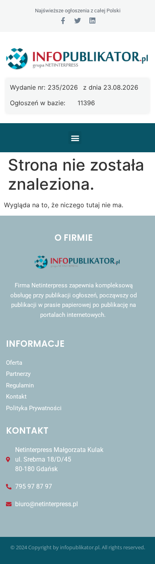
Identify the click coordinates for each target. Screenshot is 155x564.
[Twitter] (77, 20)
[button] (74, 137)
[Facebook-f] (63, 20)
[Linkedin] (92, 20)
